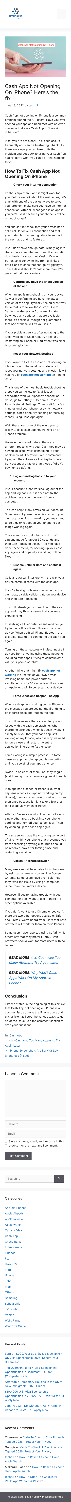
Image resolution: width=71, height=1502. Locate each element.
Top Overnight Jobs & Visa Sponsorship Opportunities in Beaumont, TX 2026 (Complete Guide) (31, 1372)
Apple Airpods (14, 1213)
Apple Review (14, 1219)
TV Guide (11, 1309)
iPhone (9, 1275)
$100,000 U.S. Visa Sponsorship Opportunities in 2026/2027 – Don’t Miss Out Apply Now (34, 1396)
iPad (8, 1269)
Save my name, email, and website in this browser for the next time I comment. (36, 1143)
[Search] (59, 1179)
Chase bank (13, 1241)
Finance (10, 1253)
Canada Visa (13, 1230)
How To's (11, 1264)
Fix (7, 1258)
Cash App (15, 1035)
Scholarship (12, 1303)
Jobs (8, 1281)
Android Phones (15, 1207)
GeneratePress (54, 1496)
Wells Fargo (12, 1320)
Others (9, 1292)
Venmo (9, 1315)
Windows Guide (15, 1326)
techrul (9, 1457)
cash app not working (36, 374)
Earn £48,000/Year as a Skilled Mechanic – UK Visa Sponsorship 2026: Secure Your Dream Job (33, 1358)
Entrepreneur (13, 1247)
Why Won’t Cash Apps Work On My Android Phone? (33, 978)
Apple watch (13, 1224)
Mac (8, 1286)
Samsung (11, 1298)
